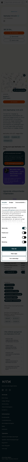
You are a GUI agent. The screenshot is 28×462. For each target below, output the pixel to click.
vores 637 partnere (10, 210)
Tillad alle (14, 248)
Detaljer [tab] (11, 202)
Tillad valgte (14, 253)
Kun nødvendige (14, 258)
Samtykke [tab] (4, 202)
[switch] (24, 233)
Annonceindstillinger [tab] (21, 202)
